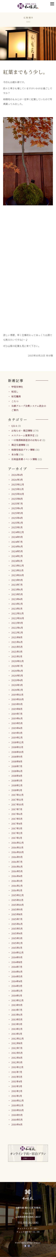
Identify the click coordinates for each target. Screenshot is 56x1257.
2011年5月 (16, 1076)
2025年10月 (17, 494)
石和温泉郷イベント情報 (24, 459)
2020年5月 (17, 675)
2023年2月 (17, 603)
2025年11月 (17, 489)
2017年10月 (17, 804)
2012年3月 (17, 1062)
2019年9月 (17, 704)
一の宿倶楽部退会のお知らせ (26, 440)
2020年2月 (17, 689)
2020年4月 (17, 680)
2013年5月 (17, 1019)
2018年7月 (16, 766)
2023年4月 (17, 599)
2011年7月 (16, 1072)
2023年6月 (17, 589)
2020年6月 (17, 670)
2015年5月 (17, 928)
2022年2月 (17, 632)
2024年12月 (17, 532)
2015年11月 (17, 900)
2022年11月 (17, 613)
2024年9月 (17, 537)
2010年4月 (17, 1124)
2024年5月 (17, 551)
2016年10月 (17, 852)
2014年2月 (17, 990)
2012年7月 (17, 1048)
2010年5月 (17, 1119)
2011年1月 (16, 1095)
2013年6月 (17, 1014)
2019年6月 (17, 718)
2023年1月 (17, 608)
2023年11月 (17, 570)
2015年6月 (17, 924)
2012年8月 (17, 1043)
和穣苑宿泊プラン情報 (23, 449)
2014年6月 (17, 971)
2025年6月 (17, 508)
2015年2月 (17, 943)
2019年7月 (17, 713)
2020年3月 (17, 685)
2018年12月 (17, 742)
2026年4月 (17, 474)
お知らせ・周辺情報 (21, 430)
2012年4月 (17, 1057)
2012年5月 (17, 1052)
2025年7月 (17, 503)
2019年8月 (17, 709)
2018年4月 (16, 775)
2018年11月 (17, 747)
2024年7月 (17, 541)
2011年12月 (17, 1067)
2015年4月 (17, 933)
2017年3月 (16, 828)
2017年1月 (16, 837)
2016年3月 (17, 880)
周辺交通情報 (18, 444)
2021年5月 (17, 646)
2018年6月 (17, 771)
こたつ (14, 401)
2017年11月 (17, 799)
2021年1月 (16, 656)
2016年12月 (17, 842)
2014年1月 (16, 995)
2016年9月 (17, 857)
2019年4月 (17, 728)
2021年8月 (17, 637)
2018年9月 (17, 756)
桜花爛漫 (16, 396)
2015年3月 (17, 938)
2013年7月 (16, 1009)
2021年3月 (17, 651)
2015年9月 (17, 909)
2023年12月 (17, 565)
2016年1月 (16, 890)
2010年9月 (17, 1115)
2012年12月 (17, 1038)
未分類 (14, 454)
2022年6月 (17, 627)
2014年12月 (17, 952)
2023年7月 (17, 584)
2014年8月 (16, 962)
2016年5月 (17, 871)
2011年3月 (16, 1086)
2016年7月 (17, 861)
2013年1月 (16, 1033)
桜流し (14, 391)
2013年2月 (17, 1029)
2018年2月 (17, 785)
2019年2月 (17, 737)
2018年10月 (17, 752)
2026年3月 (17, 479)
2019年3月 (17, 732)
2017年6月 (17, 814)
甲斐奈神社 (17, 386)
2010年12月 (17, 1100)
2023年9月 (17, 580)
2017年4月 (16, 823)
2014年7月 (16, 966)
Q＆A (14, 425)
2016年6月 (17, 866)
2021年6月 (17, 642)
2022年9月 (17, 622)
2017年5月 (17, 818)
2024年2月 (17, 556)
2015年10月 (17, 904)
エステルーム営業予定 (23, 435)
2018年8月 (16, 761)
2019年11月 (17, 694)
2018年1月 (16, 790)
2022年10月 (17, 618)
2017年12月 (17, 794)
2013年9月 (17, 1005)
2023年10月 (17, 575)
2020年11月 (17, 661)
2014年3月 (16, 985)
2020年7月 (17, 665)
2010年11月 (17, 1105)
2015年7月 (17, 919)
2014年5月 (17, 976)
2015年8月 (17, 914)
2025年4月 (17, 517)
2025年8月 (17, 498)
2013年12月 (17, 1000)
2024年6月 (17, 546)
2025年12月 (17, 484)
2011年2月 (16, 1091)
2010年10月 (17, 1110)
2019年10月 (17, 699)
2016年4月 (17, 876)
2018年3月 (16, 780)
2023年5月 (17, 594)
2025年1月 (17, 527)
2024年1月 (17, 560)
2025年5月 (17, 513)
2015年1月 (16, 947)
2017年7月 (16, 809)
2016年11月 (17, 847)
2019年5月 (17, 723)
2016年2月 (17, 885)
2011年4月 (16, 1081)
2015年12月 (17, 895)
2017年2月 (17, 833)
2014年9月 (17, 957)
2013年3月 (16, 1024)
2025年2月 (17, 522)
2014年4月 (16, 981)
